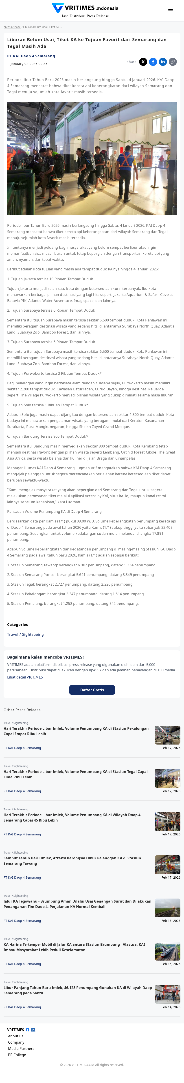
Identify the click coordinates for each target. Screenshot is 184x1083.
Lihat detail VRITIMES (25, 677)
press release (12, 27)
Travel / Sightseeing (25, 634)
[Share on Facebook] (153, 62)
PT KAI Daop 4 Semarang (31, 56)
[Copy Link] (173, 62)
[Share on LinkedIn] (163, 62)
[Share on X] (143, 62)
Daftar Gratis (92, 689)
